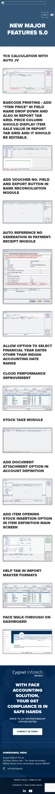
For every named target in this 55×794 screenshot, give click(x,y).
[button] (27, 731)
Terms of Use (35, 780)
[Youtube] (30, 791)
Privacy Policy (21, 780)
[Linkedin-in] (24, 791)
